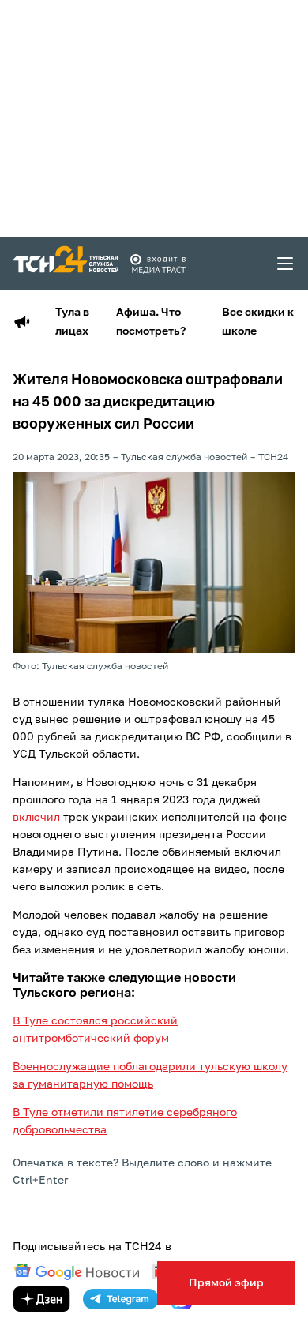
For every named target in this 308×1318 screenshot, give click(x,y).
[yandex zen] (41, 1299)
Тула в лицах (72, 322)
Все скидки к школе (258, 322)
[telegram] (121, 1299)
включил (36, 817)
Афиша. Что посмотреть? (151, 322)
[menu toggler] (285, 263)
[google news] (76, 1272)
